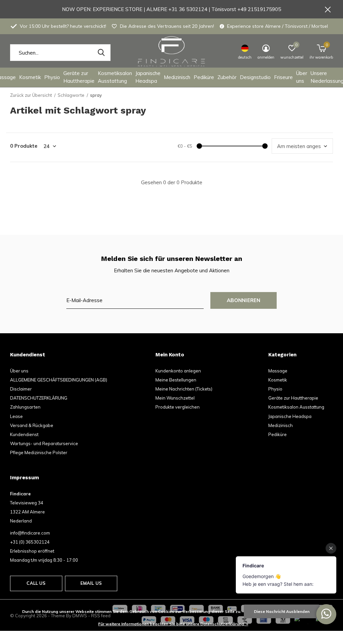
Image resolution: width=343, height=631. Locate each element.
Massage (277, 370)
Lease (16, 416)
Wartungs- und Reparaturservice (44, 443)
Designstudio (255, 77)
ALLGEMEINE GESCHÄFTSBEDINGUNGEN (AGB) (58, 379)
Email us (91, 583)
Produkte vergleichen (177, 407)
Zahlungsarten (25, 407)
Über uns (301, 77)
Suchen (101, 52)
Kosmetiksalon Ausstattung (115, 77)
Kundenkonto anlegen (178, 370)
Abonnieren (244, 300)
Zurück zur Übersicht (31, 95)
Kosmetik (30, 77)
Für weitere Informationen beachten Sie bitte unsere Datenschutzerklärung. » (173, 623)
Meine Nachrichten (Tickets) (183, 389)
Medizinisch (177, 77)
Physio (52, 77)
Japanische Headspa (147, 77)
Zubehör (226, 77)
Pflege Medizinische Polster (38, 452)
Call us (36, 583)
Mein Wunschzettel (175, 398)
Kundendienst (24, 434)
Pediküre (204, 77)
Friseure (283, 77)
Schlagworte (71, 95)
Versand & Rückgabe (31, 425)
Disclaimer (21, 389)
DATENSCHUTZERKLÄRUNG (38, 398)
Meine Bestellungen (175, 379)
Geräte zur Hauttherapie (78, 77)
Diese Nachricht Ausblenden (282, 611)
